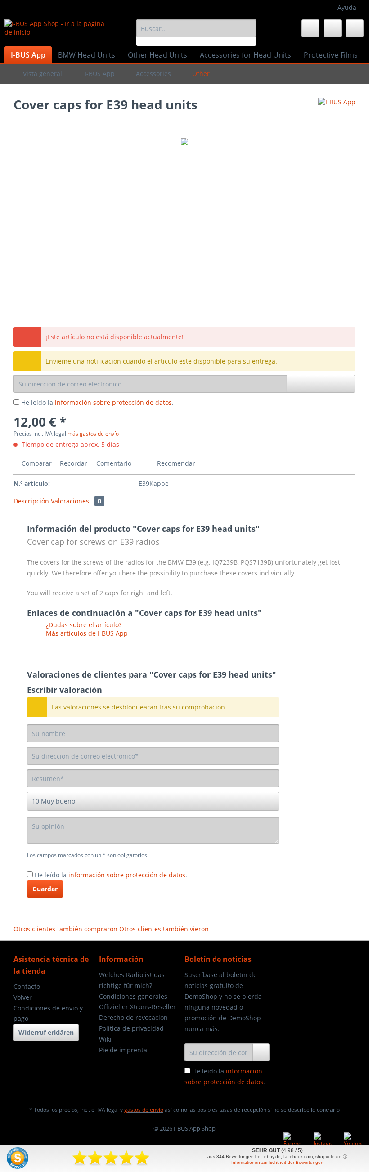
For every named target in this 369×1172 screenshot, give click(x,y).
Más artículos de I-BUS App (86, 633)
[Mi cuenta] (333, 28)
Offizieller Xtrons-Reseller (137, 1006)
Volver (23, 997)
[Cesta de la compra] (355, 28)
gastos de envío (143, 1110)
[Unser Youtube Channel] (353, 1141)
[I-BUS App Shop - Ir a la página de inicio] (55, 30)
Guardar (45, 889)
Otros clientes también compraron (65, 929)
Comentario (113, 463)
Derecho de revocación (133, 1017)
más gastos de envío (93, 433)
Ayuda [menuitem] (347, 7)
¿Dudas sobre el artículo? (83, 624)
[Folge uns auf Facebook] (293, 1141)
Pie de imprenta (123, 1050)
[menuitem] (196, 32)
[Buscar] (247, 28)
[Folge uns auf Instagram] (323, 1141)
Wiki (105, 1039)
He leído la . (97, 402)
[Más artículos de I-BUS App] (337, 113)
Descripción (31, 501)
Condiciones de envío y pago (48, 1013)
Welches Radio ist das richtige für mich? (132, 980)
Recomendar (175, 463)
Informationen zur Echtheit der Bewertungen (277, 1162)
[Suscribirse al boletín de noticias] (261, 1052)
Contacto (27, 986)
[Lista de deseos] (311, 28)
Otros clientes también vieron (164, 929)
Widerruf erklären (46, 1032)
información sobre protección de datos (113, 402)
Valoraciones (76, 501)
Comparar (36, 463)
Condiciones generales (133, 996)
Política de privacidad (131, 1028)
